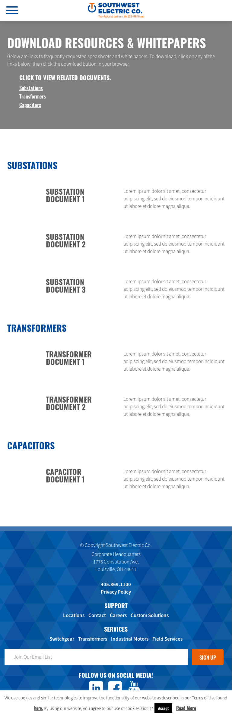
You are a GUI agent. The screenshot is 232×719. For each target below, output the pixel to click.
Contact (97, 615)
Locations (73, 615)
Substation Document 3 (66, 285)
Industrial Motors (129, 639)
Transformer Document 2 (69, 403)
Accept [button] (163, 708)
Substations (31, 87)
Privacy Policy (116, 592)
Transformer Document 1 (69, 357)
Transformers (32, 96)
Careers (118, 615)
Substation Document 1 (65, 195)
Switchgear (61, 639)
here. (38, 707)
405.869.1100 (116, 584)
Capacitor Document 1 (65, 475)
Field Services (167, 639)
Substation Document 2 (66, 240)
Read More (186, 707)
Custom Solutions (150, 615)
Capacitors (30, 104)
